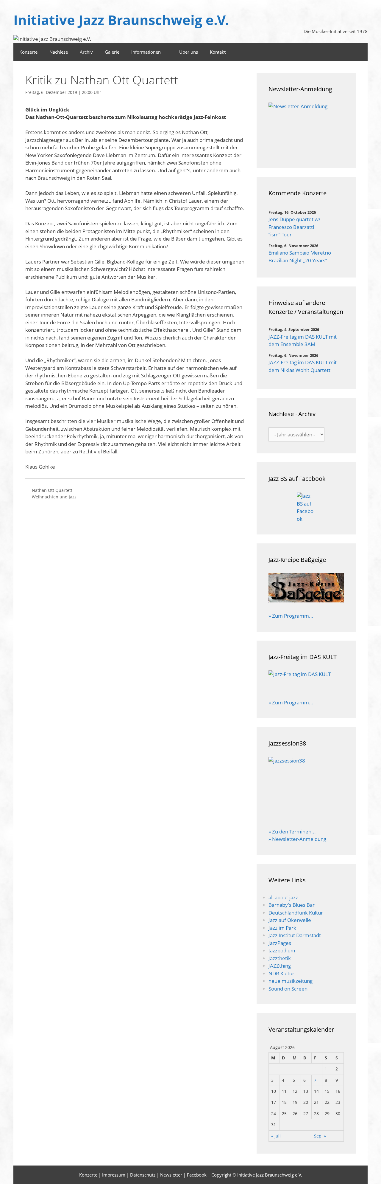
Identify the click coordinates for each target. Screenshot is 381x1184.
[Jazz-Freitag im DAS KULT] (306, 680)
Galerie (112, 52)
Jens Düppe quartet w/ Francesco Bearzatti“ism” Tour (294, 227)
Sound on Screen (287, 988)
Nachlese (58, 52)
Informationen (146, 52)
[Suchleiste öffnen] (343, 52)
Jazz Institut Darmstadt (294, 935)
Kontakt (218, 52)
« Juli (276, 1136)
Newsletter (171, 1175)
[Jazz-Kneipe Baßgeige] (306, 600)
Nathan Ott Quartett (52, 490)
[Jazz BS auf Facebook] (306, 507)
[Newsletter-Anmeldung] (306, 129)
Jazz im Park (282, 927)
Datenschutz (142, 1175)
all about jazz (283, 897)
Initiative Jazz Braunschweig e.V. (121, 20)
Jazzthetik (279, 958)
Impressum (113, 1175)
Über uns (188, 52)
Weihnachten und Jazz (54, 497)
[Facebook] (360, 52)
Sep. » (320, 1136)
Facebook (197, 1175)
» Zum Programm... (290, 615)
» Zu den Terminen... (292, 831)
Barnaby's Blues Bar (291, 904)
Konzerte (28, 52)
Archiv (86, 52)
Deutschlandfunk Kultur (295, 912)
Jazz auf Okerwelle (289, 920)
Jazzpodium (281, 950)
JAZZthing (279, 965)
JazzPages (279, 943)
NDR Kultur (281, 973)
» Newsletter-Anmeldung (297, 839)
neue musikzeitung (290, 980)
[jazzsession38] (306, 788)
